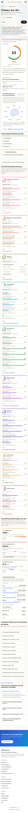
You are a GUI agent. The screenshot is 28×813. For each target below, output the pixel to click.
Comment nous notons (6, 779)
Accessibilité (4, 800)
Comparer (19, 2)
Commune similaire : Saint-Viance (10, 669)
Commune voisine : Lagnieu (8, 643)
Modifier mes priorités (18, 129)
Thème (24, 22)
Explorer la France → (7, 741)
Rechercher (4, 762)
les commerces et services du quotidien (13, 154)
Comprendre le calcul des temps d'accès (10, 34)
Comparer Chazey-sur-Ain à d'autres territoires (13, 676)
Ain (6, 6)
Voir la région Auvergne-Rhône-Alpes (10, 632)
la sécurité (6, 141)
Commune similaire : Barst (8, 665)
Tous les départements (6, 766)
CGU (2, 802)
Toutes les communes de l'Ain (9, 654)
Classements (14, 2)
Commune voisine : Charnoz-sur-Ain (10, 639)
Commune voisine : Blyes (8, 635)
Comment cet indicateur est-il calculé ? (8, 191)
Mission (3, 793)
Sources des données (6, 783)
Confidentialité (4, 798)
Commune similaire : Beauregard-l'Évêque (11, 658)
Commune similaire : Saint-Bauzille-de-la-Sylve (13, 672)
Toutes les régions (5, 764)
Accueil (2, 6)
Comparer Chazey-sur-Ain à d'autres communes (13, 162)
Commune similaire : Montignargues (10, 661)
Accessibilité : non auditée (15, 809)
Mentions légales (5, 795)
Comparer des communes (7, 773)
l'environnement (8, 143)
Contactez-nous (5, 788)
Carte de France (4, 769)
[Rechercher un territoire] (5, 2)
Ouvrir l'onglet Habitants (8, 556)
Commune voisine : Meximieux (9, 650)
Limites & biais (4, 785)
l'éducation (6, 146)
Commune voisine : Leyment (8, 647)
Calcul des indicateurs (6, 781)
